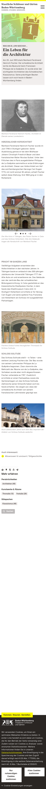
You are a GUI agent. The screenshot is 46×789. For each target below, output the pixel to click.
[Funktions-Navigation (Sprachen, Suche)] (43, 7)
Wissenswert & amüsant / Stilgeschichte (23, 456)
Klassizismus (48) (9, 504)
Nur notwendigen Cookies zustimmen (11, 774)
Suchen (9, 511)
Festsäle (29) (21, 494)
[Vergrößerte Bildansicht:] (23, 210)
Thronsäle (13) (7, 494)
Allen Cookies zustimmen (34, 772)
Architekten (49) (8, 484)
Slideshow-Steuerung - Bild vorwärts (29, 233)
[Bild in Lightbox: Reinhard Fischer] (23, 116)
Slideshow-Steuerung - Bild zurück (16, 233)
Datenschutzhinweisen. (11, 752)
